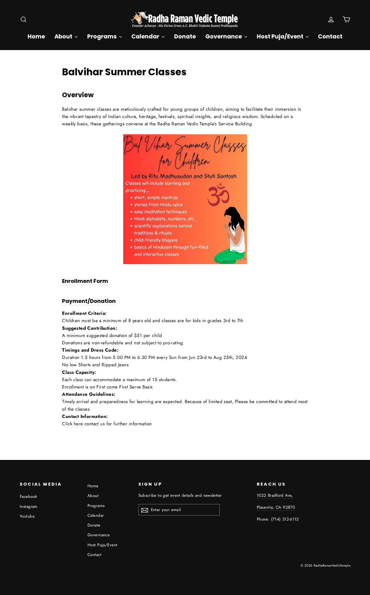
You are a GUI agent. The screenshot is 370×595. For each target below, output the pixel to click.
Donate (185, 36)
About (63, 36)
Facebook (28, 496)
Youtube (27, 516)
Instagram (29, 506)
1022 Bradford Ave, (275, 495)
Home (36, 36)
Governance (224, 36)
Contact (330, 36)
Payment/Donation (89, 301)
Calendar (145, 36)
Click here (72, 423)
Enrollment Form (85, 281)
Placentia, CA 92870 (276, 507)
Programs (102, 36)
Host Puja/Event (280, 36)
